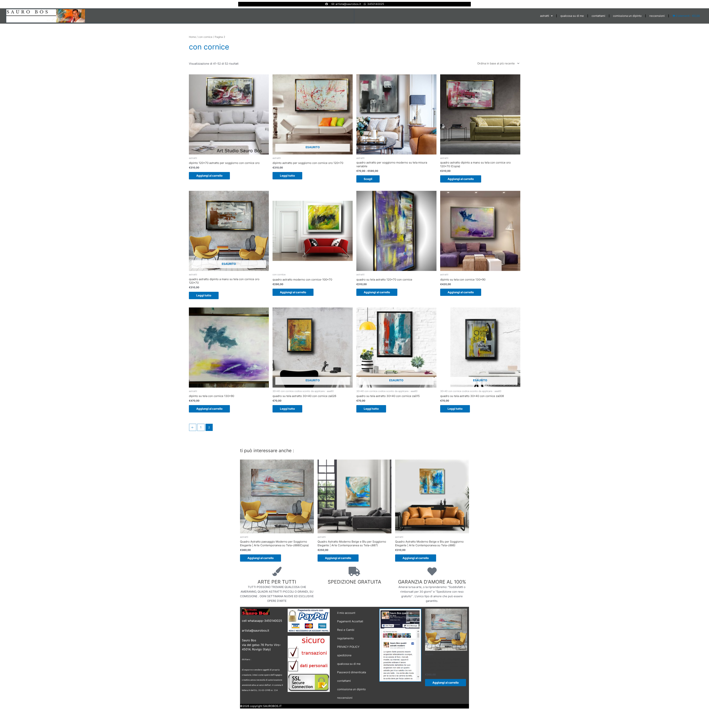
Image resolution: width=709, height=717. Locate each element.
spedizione (344, 655)
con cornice (205, 36)
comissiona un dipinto (627, 16)
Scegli (368, 179)
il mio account (346, 613)
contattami (598, 16)
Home (192, 36)
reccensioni (657, 16)
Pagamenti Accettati (350, 621)
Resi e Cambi (345, 630)
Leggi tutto (287, 175)
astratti (544, 16)
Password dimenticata (351, 672)
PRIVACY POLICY (348, 647)
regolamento (345, 638)
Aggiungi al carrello (209, 175)
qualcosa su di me (572, 16)
